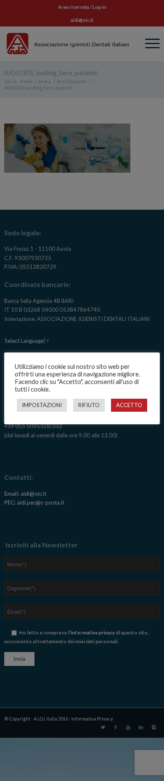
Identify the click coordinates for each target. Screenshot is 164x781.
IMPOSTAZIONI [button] (42, 405)
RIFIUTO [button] (89, 405)
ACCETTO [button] (129, 405)
